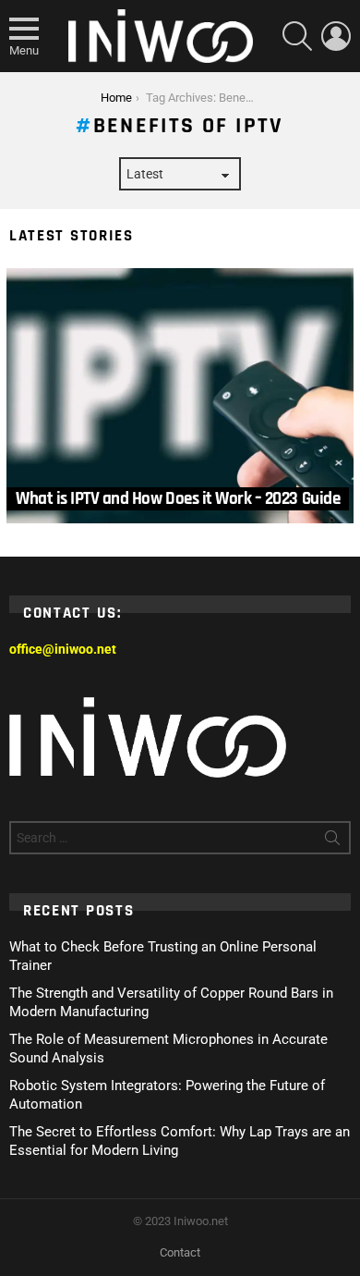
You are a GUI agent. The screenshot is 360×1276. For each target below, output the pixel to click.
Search (332, 841)
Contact (180, 1252)
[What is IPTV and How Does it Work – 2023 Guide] (180, 395)
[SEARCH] (297, 36)
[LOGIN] (336, 36)
